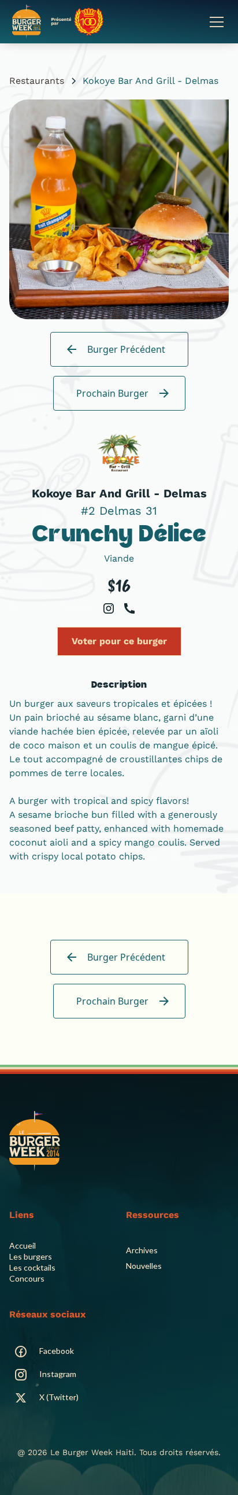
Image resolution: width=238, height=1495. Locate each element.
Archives (142, 1250)
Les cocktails (32, 1267)
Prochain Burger (112, 393)
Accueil (22, 1245)
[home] (57, 22)
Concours (26, 1278)
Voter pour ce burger (119, 641)
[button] (214, 22)
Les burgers (30, 1256)
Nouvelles (144, 1266)
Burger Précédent (126, 349)
